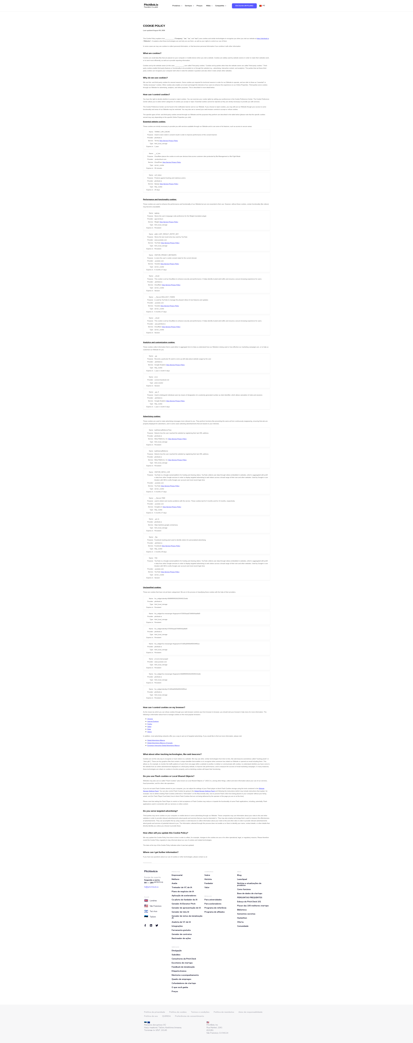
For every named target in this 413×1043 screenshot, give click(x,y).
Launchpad (242, 879)
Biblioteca (242, 910)
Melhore (175, 879)
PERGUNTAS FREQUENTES (249, 897)
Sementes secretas (246, 914)
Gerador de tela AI (180, 912)
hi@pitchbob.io (151, 886)
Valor (206, 887)
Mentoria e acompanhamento (185, 975)
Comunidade (242, 926)
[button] (177, 5)
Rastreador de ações (181, 938)
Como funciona (244, 889)
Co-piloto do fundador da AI (184, 900)
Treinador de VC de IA (182, 887)
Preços (199, 6)
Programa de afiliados (214, 912)
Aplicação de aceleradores (184, 896)
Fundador (208, 883)
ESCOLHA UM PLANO (244, 6)
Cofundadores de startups (184, 983)
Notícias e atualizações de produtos (249, 884)
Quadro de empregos (181, 979)
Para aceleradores (212, 904)
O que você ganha (180, 987)
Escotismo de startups (182, 963)
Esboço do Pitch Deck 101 (249, 902)
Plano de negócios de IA (183, 891)
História (208, 879)
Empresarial (177, 875)
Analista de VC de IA (181, 922)
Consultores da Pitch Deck (184, 959)
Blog (239, 875)
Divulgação (177, 951)
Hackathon (242, 918)
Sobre (207, 875)
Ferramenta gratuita (181, 930)
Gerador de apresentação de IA (186, 908)
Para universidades (213, 900)
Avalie (174, 883)
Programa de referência (215, 908)
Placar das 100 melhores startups (253, 906)
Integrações (177, 926)
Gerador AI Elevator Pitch (183, 904)
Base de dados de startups (249, 893)
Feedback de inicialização (183, 967)
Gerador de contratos (182, 934)
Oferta (240, 922)
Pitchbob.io (151, 871)
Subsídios (176, 955)
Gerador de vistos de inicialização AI (187, 917)
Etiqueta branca (179, 971)
